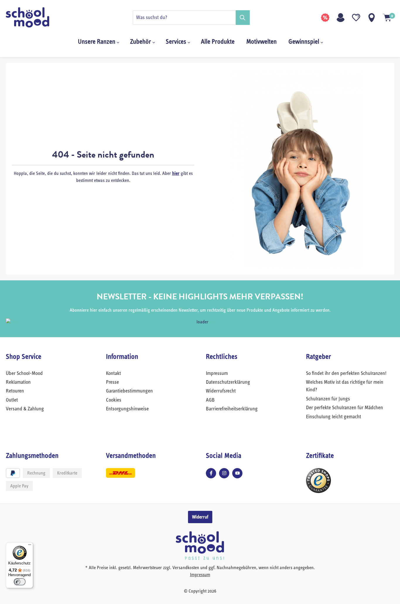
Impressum (217, 373)
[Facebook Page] (211, 473)
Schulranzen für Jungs (328, 399)
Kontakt (113, 373)
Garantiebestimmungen (129, 391)
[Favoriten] (356, 17)
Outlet (12, 400)
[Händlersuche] (372, 17)
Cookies (113, 400)
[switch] (19, 581)
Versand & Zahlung (25, 409)
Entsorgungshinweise (127, 409)
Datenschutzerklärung (228, 382)
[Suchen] (243, 17)
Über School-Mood (24, 373)
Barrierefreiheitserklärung (232, 409)
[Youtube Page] (237, 473)
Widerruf (200, 517)
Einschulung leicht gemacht (333, 416)
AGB (210, 400)
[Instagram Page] (224, 473)
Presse (112, 382)
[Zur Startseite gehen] (35, 17)
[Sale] (325, 17)
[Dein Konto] (341, 17)
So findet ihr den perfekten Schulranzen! (346, 373)
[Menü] (29, 546)
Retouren (15, 391)
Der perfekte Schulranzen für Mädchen (344, 407)
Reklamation (18, 382)
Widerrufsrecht (221, 391)
